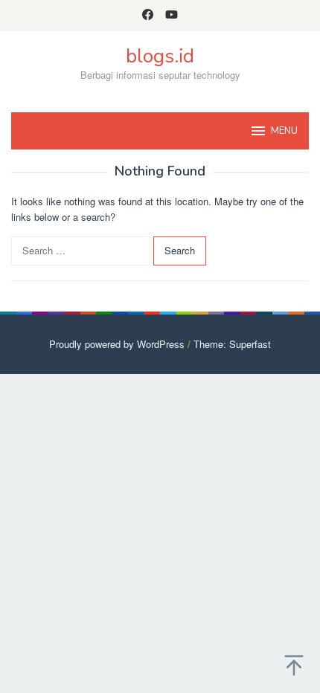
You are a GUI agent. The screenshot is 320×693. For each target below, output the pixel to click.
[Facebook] (147, 15)
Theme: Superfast (232, 344)
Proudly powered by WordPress (117, 344)
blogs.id (160, 56)
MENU (284, 131)
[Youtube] (171, 15)
